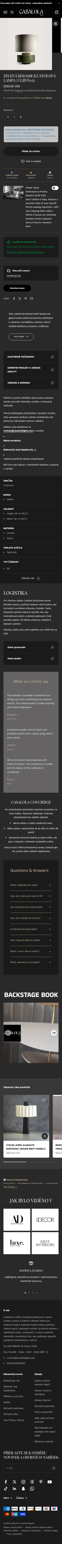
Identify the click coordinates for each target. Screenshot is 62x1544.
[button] (31, 161)
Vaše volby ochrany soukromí (44, 1420)
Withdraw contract (44, 1441)
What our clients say (31, 681)
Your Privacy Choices (13, 1420)
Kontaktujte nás (14, 275)
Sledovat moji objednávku (10, 1388)
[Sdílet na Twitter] (20, 299)
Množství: (8, 110)
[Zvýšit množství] (20, 117)
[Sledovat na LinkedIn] (14, 1488)
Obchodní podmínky (13, 1408)
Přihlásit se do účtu (13, 1396)
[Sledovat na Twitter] (14, 1482)
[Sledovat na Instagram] (23, 1482)
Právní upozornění (43, 1412)
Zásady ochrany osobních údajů (42, 1382)
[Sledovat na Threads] (32, 1482)
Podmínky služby (10, 1530)
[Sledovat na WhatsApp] (32, 1488)
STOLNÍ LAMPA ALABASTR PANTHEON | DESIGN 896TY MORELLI (26, 1147)
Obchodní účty (10, 1414)
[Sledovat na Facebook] (5, 1482)
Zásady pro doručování (31, 1530)
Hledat (6, 1402)
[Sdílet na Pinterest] (26, 299)
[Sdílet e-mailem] (31, 299)
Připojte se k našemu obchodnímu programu (26, 252)
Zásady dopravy (42, 1400)
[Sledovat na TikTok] (5, 1488)
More (28, 226)
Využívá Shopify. (27, 1523)
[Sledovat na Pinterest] (41, 1482)
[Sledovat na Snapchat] (23, 1488)
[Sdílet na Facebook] (14, 299)
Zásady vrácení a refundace (42, 1392)
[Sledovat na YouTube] (49, 1482)
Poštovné (19, 90)
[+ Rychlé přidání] (45, 1136)
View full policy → (10, 1186)
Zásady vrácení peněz (12, 1527)
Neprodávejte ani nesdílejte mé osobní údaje (44, 1431)
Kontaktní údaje (51, 1530)
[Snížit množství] (8, 117)
